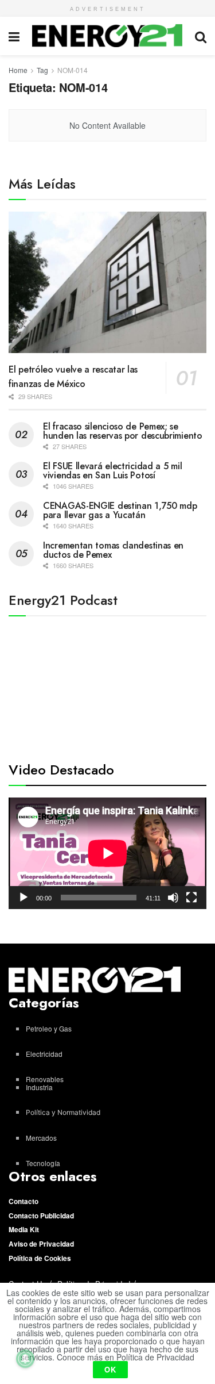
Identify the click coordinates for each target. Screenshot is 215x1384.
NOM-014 (72, 70)
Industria (39, 1087)
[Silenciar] (173, 897)
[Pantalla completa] (191, 897)
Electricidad (44, 1054)
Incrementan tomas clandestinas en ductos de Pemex (113, 550)
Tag (42, 70)
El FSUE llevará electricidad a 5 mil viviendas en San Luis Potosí (112, 470)
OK (110, 1369)
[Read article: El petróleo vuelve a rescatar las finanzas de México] (107, 283)
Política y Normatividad (63, 1112)
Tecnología (43, 1163)
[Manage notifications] (25, 1359)
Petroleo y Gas (49, 1028)
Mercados (41, 1138)
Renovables (45, 1079)
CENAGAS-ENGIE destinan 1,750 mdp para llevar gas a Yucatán (120, 510)
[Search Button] (200, 36)
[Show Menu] (14, 36)
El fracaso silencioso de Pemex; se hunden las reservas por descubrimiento (122, 431)
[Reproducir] (23, 897)
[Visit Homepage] (107, 35)
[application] (107, 853)
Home (18, 70)
